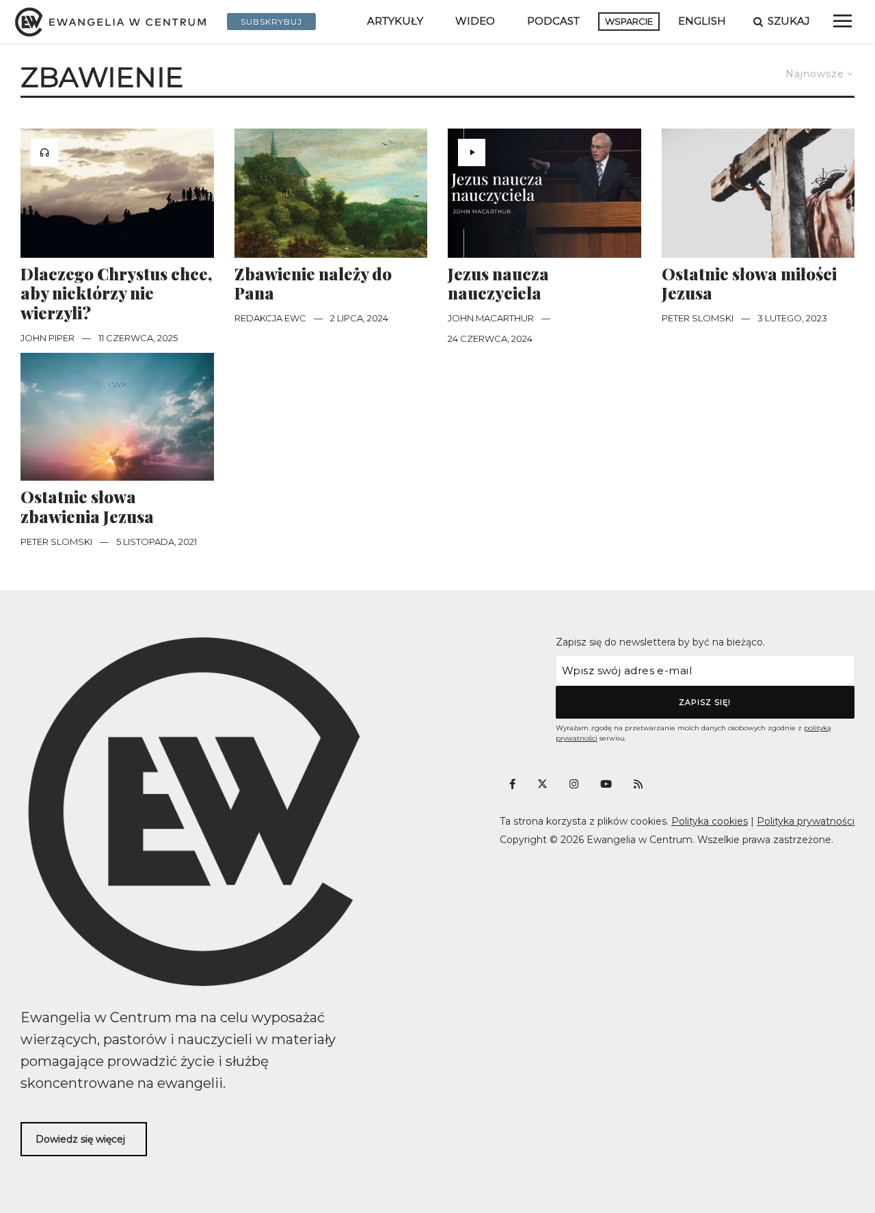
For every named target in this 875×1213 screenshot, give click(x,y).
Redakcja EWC (270, 317)
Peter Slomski (697, 317)
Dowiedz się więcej (80, 1139)
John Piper (48, 337)
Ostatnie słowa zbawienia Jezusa (87, 506)
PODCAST (553, 20)
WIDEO (475, 20)
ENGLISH (702, 20)
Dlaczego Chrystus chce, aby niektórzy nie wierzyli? (116, 293)
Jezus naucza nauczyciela (498, 284)
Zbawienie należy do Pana (313, 284)
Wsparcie (629, 21)
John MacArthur (491, 317)
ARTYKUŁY (395, 20)
